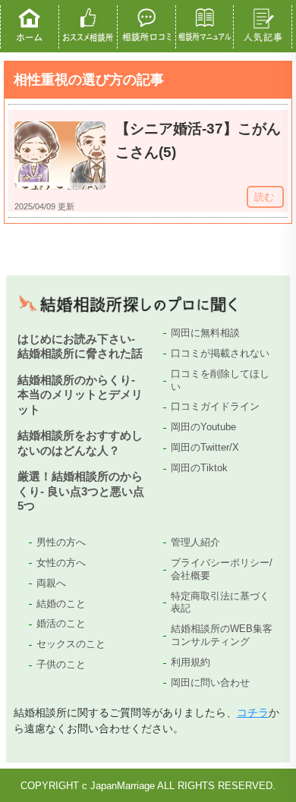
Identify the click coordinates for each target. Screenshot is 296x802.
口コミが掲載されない (220, 353)
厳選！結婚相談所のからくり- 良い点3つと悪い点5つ (80, 491)
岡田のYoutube (203, 426)
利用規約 (190, 662)
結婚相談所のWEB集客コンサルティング (221, 635)
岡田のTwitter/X (205, 447)
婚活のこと (61, 623)
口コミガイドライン (215, 406)
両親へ (51, 583)
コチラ (253, 712)
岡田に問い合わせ (210, 682)
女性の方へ (61, 562)
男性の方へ (61, 542)
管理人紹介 (195, 542)
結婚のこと (61, 603)
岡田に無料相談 (205, 332)
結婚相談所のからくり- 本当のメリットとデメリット (80, 394)
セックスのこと (70, 643)
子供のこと (61, 664)
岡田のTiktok (199, 467)
